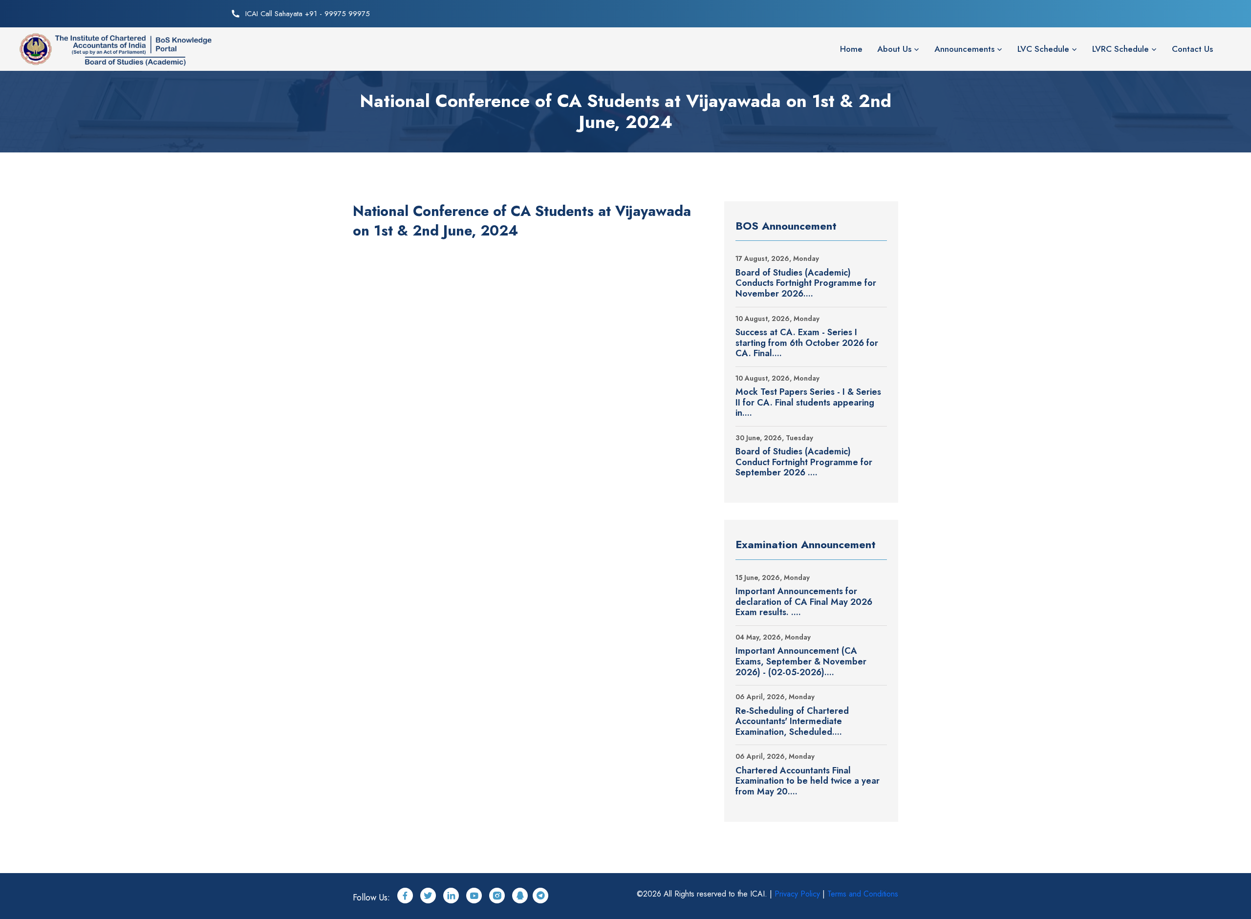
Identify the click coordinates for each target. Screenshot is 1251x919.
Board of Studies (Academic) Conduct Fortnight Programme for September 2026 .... (803, 462)
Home (851, 49)
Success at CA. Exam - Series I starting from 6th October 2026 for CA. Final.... (806, 343)
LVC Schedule (1043, 49)
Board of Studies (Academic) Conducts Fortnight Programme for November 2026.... (805, 283)
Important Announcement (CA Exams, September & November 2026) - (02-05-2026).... (800, 662)
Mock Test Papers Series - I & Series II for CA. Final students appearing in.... (808, 403)
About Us (894, 49)
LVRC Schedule (1120, 49)
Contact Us (1192, 49)
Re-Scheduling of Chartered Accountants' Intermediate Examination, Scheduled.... (792, 722)
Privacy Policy (797, 893)
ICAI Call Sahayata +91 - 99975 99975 (307, 13)
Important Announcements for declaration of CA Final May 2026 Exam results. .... (803, 602)
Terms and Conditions (862, 893)
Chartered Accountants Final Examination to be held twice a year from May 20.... (807, 781)
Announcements (964, 49)
